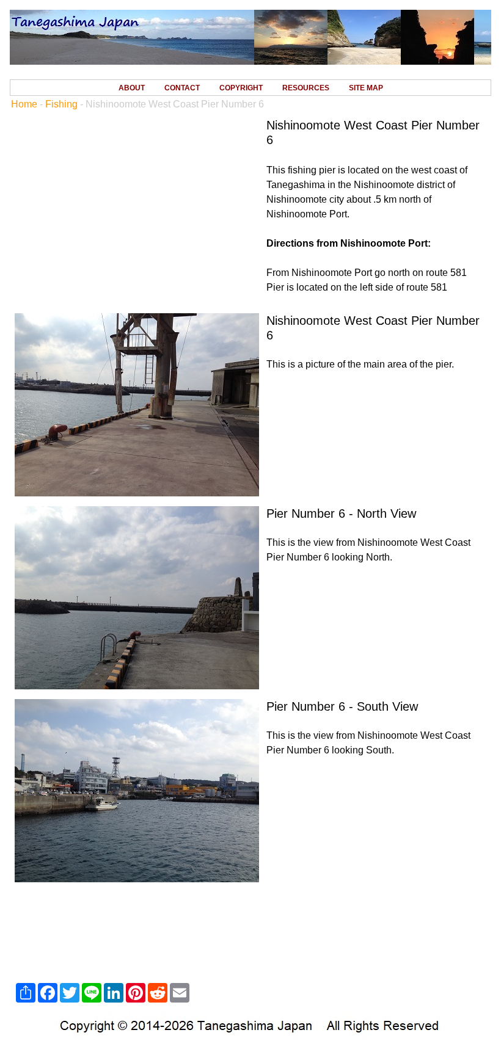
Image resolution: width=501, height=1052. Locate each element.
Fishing (61, 104)
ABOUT (132, 88)
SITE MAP (366, 88)
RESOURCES (305, 88)
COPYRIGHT (241, 88)
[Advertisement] (250, 932)
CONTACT (182, 88)
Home (24, 104)
